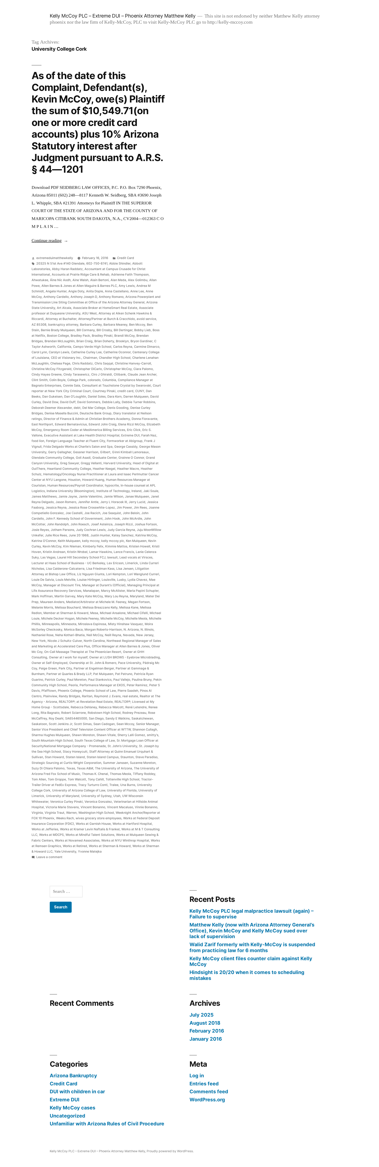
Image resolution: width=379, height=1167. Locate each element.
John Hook (112, 518)
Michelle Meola (136, 618)
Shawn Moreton (83, 735)
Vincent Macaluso (120, 807)
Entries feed (204, 1084)
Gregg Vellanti (91, 463)
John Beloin (131, 513)
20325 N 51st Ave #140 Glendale (60, 263)
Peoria (73, 685)
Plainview (50, 696)
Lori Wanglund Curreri (143, 574)
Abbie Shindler (119, 263)
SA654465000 (76, 718)
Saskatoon (39, 724)
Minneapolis (50, 624)
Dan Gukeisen (52, 396)
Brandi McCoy (124, 335)
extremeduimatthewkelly (54, 258)
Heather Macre (128, 469)
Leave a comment (49, 857)
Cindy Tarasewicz (76, 374)
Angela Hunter (56, 291)
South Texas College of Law (95, 740)
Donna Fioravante (144, 419)
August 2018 (205, 1023)
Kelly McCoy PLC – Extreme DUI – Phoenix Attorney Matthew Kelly (122, 16)
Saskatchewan (142, 718)
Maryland (137, 596)
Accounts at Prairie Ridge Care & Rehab (80, 274)
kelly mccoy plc (112, 541)
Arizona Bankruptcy (73, 1075)
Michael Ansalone (113, 613)
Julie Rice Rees (56, 535)
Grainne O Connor (131, 458)
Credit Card (125, 258)
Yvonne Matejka (90, 851)
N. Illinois (147, 629)
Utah (116, 796)
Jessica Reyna (56, 507)
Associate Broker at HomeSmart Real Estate (105, 308)
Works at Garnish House (93, 824)
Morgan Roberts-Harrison (103, 629)
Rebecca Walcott (111, 707)
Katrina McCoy (146, 535)
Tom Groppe (57, 779)
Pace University (129, 663)
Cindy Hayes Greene (47, 374)
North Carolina (94, 641)
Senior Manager (147, 724)
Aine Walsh (80, 280)
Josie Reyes (40, 530)
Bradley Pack (80, 335)
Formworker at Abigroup (125, 441)
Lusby (121, 580)
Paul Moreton (76, 679)
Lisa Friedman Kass (100, 568)
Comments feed (209, 1091)
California (64, 347)
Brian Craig (84, 341)
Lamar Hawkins (100, 552)
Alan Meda (118, 280)
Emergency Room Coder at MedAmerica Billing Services (84, 430)
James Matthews (44, 496)
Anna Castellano (117, 291)
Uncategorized (67, 1116)
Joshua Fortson (146, 524)
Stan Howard (54, 757)
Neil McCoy (94, 635)
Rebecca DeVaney (84, 707)
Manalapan (91, 591)
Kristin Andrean (54, 552)
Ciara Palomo (143, 369)
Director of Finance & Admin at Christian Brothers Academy (87, 419)
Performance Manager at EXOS (102, 685)
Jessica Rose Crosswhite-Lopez (91, 507)
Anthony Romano (111, 297)
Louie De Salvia (43, 580)
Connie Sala (71, 385)
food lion (38, 441)
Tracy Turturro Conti (93, 785)
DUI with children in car (77, 1091)
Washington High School (96, 813)
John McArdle (132, 518)
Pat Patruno (123, 674)
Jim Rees (140, 507)
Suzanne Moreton (143, 763)
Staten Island (75, 757)
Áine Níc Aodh (60, 280)
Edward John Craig (102, 424)
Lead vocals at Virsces (135, 557)
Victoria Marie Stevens (62, 807)
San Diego (96, 718)
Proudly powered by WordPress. (170, 1151)
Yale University (65, 851)
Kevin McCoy (52, 546)
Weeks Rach (65, 818)
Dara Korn (114, 396)
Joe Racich (92, 513)
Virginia (37, 813)
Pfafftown (48, 691)
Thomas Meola (120, 774)
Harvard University (117, 463)
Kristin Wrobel (77, 552)
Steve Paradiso (146, 757)
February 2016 (207, 1031)
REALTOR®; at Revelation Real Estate (86, 702)
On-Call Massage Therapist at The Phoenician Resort (82, 652)
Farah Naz (148, 435)
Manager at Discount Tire (61, 585)
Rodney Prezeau (134, 713)
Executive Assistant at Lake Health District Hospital (81, 435)
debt (77, 408)
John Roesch (79, 524)
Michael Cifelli (137, 613)
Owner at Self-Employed (50, 663)
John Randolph (58, 524)
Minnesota (68, 624)
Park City (65, 668)
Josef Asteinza (102, 524)
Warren (71, 813)
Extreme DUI (130, 435)
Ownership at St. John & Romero (92, 663)
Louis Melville (65, 580)
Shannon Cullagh (144, 729)
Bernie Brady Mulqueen (58, 330)
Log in (197, 1075)
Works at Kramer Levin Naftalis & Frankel (90, 829)
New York (39, 641)
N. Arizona (131, 629)
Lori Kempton (116, 574)
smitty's (152, 735)
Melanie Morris (42, 607)
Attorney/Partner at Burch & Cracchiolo (106, 319)
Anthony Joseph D (83, 297)
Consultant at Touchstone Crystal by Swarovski (116, 385)
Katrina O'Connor (44, 541)
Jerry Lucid (137, 502)
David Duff (67, 402)
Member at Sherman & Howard (65, 613)
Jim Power (124, 507)
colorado (94, 380)
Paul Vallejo (121, 679)
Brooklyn (122, 341)
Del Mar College (93, 408)
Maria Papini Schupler (143, 591)
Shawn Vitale (106, 735)
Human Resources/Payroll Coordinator (75, 485)
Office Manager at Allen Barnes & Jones (121, 646)
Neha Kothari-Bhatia (70, 635)
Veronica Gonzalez (98, 801)
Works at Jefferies (45, 829)
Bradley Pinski (102, 335)
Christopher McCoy (118, 369)
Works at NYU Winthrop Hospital (125, 840)
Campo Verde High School (92, 347)
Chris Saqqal (104, 363)
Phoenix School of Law (99, 691)
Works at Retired (75, 846)
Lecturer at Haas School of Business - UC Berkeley (68, 563)
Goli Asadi (83, 458)
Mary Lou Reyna (116, 596)
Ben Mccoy (137, 324)
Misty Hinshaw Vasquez (125, 624)
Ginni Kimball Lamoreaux (130, 452)
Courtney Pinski (104, 391)
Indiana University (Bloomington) (71, 491)
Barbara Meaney (115, 324)
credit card (125, 391)
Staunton (127, 757)
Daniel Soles (97, 396)
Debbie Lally (111, 402)
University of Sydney (96, 796)
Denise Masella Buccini (61, 413)
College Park (76, 380)
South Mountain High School (52, 740)
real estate (130, 696)
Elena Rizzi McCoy (131, 424)
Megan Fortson (139, 602)
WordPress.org (207, 1100)
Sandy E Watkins (117, 718)
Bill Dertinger (123, 330)
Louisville (108, 580)
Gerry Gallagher (59, 452)
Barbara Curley (91, 324)
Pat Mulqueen (103, 674)
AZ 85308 (39, 324)
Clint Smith (40, 380)
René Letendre (136, 707)
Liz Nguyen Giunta (90, 574)
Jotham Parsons (62, 530)
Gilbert (105, 452)
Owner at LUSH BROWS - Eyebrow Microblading (124, 657)
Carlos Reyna (122, 347)
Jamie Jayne (67, 496)
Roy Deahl (56, 718)
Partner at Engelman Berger (94, 668)
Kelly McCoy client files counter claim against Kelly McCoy (251, 961)
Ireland (136, 491)
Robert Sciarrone (73, 713)
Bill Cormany (86, 330)
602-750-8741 (96, 263)
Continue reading (50, 240)
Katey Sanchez (123, 535)
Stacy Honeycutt (75, 751)
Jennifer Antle (88, 502)
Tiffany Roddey (144, 774)
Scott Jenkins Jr (60, 724)
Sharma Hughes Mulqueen (51, 735)
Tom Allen (39, 779)
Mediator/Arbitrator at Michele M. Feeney (96, 602)
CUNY (139, 391)
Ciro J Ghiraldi (101, 374)
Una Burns (127, 785)
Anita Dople (94, 291)
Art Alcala (64, 308)
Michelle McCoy (112, 618)
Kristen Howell (139, 546)
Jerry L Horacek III (113, 502)
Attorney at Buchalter (60, 319)
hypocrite (112, 485)
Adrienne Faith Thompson (130, 274)
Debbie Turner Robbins (138, 402)
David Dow (50, 402)
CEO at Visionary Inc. (66, 358)
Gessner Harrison (85, 452)
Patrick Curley (55, 679)
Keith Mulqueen (69, 541)
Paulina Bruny (142, 679)
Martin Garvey (64, 596)
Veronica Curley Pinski (66, 801)
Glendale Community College (53, 458)
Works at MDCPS (51, 835)
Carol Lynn (39, 352)
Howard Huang (93, 480)
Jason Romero (65, 502)
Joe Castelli (74, 513)
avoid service (146, 319)
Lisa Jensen (124, 568)
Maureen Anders (52, 602)
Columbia (109, 380)
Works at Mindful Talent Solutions (90, 835)
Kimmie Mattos (116, 546)
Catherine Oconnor (117, 352)
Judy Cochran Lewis (91, 530)
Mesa (94, 613)
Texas (70, 768)
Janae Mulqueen (137, 496)
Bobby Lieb (142, 330)
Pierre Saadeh (128, 691)
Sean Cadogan (104, 724)
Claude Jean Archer (142, 374)
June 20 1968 (79, 535)
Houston (74, 480)
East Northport (42, 424)
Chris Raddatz (82, 363)
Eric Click (134, 430)
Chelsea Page (60, 363)
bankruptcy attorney (63, 324)
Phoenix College (69, 691)
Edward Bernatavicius (71, 424)
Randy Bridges (69, 696)
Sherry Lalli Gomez (131, 735)
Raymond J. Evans (107, 696)
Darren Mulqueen (135, 396)
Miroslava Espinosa (92, 624)
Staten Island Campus (103, 757)
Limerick (131, 563)
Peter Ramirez (137, 685)
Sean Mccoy (125, 724)
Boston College (58, 335)
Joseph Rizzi (123, 524)
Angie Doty (76, 291)
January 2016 (206, 1039)
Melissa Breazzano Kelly (100, 607)
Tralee (113, 785)
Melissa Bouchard (68, 607)
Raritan (87, 696)
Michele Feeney (87, 618)
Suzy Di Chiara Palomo (48, 768)
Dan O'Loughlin (75, 396)
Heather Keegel (104, 469)
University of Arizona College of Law (78, 790)
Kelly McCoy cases (72, 1108)
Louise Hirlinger (88, 580)
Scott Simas (83, 724)
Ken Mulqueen (136, 541)
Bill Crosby (104, 330)
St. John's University (122, 746)
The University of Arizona (113, 768)
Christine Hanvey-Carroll (133, 363)
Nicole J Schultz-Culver (65, 641)
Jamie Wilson (113, 496)
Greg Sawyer (69, 463)
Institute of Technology (113, 491)
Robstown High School (104, 713)
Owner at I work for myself (68, 657)
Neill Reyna (113, 635)
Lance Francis (124, 552)
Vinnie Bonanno (146, 807)
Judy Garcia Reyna (121, 530)
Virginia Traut (54, 813)
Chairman (90, 358)
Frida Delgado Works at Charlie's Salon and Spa (78, 446)
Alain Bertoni (99, 280)
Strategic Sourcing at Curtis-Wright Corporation (66, 763)
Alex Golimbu (137, 280)
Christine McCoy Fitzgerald (51, 369)
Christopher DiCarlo (87, 369)
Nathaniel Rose (42, 635)
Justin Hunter (100, 535)
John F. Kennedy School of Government (74, 518)
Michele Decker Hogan (57, 618)
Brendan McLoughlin (60, 341)
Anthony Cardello (56, 297)
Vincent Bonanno (93, 807)
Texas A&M (85, 768)
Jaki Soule (150, 491)
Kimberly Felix (93, 546)
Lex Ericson (115, 563)
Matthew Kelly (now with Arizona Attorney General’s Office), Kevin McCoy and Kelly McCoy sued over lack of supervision (252, 930)
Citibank (120, 374)
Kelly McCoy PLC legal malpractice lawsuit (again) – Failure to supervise (251, 914)
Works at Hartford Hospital (132, 824)
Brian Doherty (104, 341)
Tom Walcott (77, 779)
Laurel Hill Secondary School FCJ (81, 557)
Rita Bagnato (50, 713)
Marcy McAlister (113, 591)
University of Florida (122, 790)
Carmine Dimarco (146, 347)
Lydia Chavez (137, 580)
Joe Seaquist (111, 513)
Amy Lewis (127, 286)
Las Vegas (47, 557)
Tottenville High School (122, 779)
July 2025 (202, 1015)
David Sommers (88, 402)
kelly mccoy (90, 541)
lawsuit (112, 557)
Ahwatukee (40, 280)
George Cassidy (125, 446)
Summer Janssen (115, 763)
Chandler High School (114, 358)
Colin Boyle (57, 380)
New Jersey (144, 635)
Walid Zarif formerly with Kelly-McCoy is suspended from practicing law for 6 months (252, 947)
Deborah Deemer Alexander (52, 408)
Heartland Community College (69, 469)
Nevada (128, 635)
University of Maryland (62, 796)
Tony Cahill (96, 779)
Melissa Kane (128, 607)
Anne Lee (137, 291)
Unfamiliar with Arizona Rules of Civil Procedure (107, 1124)
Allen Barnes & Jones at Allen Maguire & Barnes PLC (79, 286)
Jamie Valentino (90, 496)
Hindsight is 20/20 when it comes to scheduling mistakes (247, 975)
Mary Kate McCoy (90, 596)
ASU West (89, 313)
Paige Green (48, 668)
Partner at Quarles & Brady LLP (68, 674)
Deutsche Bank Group (96, 413)
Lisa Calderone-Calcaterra (65, 568)
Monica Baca (73, 629)
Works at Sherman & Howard (110, 846)
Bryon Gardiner (141, 341)
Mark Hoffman (42, 596)
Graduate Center (104, 458)
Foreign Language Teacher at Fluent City (75, 441)
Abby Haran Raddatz (67, 269)
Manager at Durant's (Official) (104, 585)
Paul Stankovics (100, 679)
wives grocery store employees (98, 818)
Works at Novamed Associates (77, 840)
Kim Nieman (72, 546)
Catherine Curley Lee (86, 352)
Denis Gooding (118, 408)
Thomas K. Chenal (95, 774)
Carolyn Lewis (59, 352)
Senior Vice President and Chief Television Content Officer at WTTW (81, 729)
